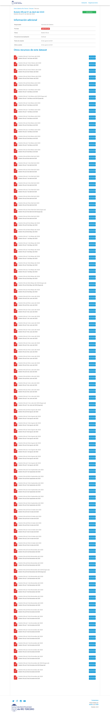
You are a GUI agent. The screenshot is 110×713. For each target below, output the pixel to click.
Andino (91, 704)
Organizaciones (93, 3)
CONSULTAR (92, 56)
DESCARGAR (89, 12)
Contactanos (95, 700)
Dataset (31, 8)
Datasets (84, 3)
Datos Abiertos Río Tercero (21, 8)
